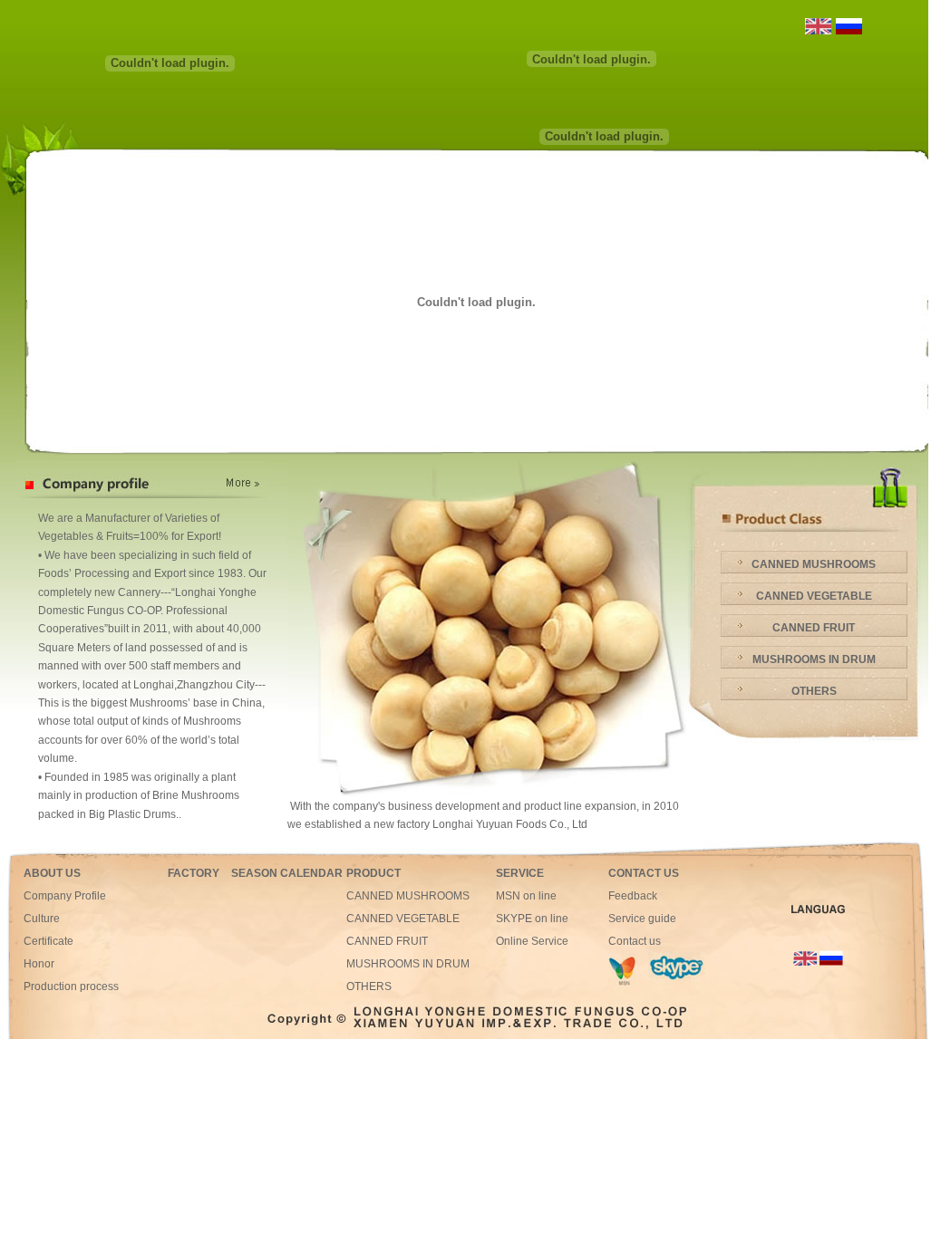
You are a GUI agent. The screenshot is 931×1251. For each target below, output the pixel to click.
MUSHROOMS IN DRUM (814, 659)
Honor (39, 963)
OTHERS (814, 691)
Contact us (634, 941)
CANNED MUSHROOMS (814, 564)
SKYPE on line (532, 918)
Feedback (632, 896)
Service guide (642, 918)
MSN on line (526, 896)
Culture (42, 918)
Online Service (532, 941)
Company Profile (65, 896)
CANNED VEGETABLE (814, 596)
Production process (71, 986)
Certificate (48, 941)
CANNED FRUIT (813, 627)
